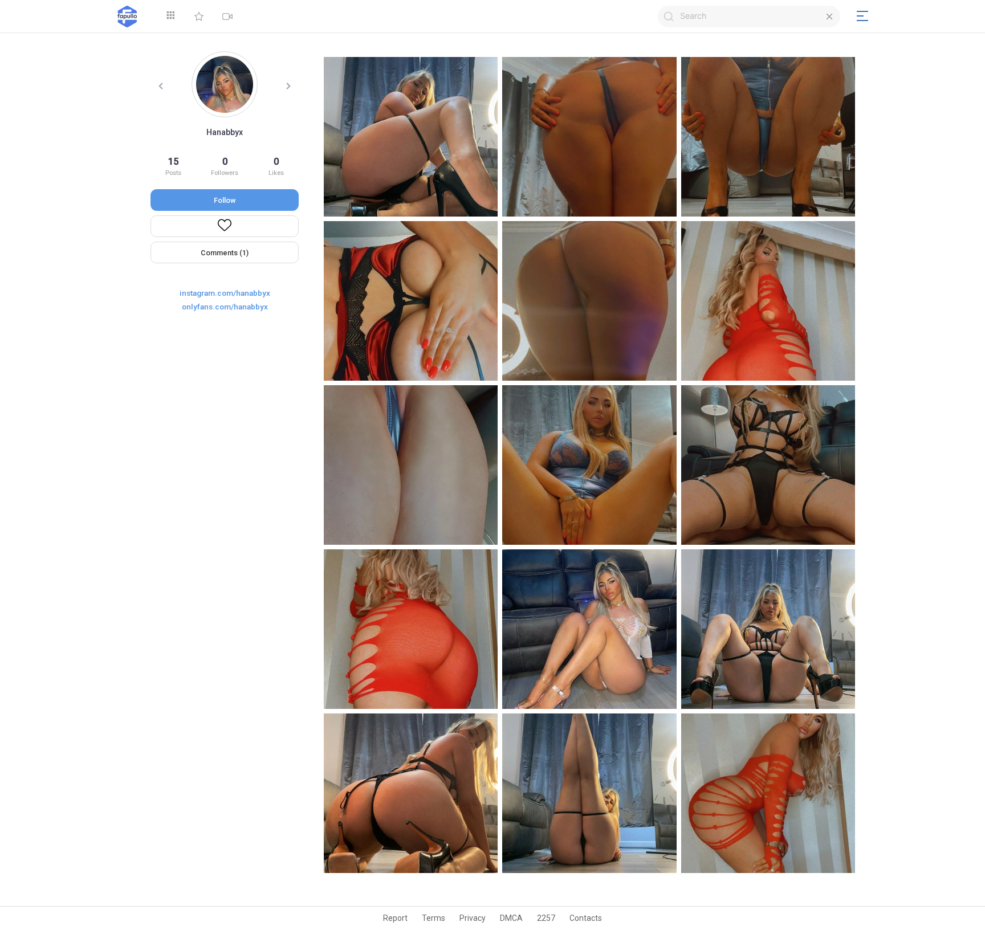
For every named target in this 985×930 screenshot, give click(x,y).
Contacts (585, 918)
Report (395, 918)
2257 (546, 918)
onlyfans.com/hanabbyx (225, 306)
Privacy (472, 918)
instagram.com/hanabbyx (225, 292)
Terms (433, 918)
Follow (225, 200)
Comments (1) (225, 252)
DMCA (511, 918)
